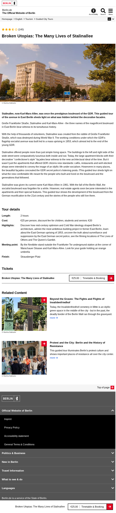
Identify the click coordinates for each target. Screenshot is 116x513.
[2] (6, 29)
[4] (13, 29)
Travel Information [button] (13, 470)
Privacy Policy (11, 427)
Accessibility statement (16, 436)
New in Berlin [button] (10, 462)
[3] (9, 29)
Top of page (103, 387)
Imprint (7, 419)
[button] (111, 19)
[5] (16, 29)
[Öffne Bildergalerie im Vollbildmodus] (114, 103)
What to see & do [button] (12, 479)
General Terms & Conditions (19, 444)
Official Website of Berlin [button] (17, 410)
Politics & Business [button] (13, 453)
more (52, 318)
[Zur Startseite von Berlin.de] (11, 400)
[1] (3, 29)
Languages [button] (8, 488)
